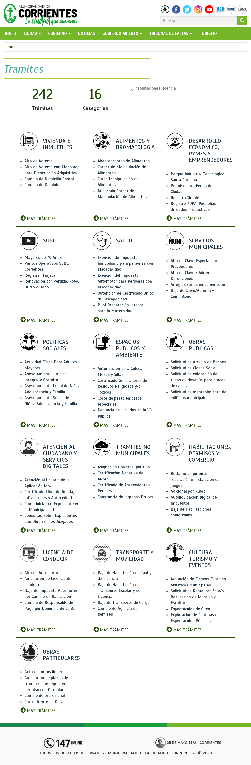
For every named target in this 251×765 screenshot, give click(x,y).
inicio (10, 33)
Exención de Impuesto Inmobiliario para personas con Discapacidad (125, 263)
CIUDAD (31, 33)
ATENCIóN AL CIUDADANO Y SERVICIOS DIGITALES (60, 456)
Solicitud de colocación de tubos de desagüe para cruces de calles (198, 380)
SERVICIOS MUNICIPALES (206, 244)
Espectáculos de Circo (190, 608)
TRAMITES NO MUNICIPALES (133, 450)
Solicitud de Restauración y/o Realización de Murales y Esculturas (197, 597)
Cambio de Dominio (42, 184)
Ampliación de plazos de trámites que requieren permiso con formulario (46, 683)
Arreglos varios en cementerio (198, 284)
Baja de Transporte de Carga (124, 602)
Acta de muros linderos (45, 671)
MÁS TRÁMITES (41, 218)
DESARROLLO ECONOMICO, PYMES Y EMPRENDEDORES (211, 150)
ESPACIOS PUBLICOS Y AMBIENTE (130, 348)
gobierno (58, 33)
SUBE (49, 240)
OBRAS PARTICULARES (61, 655)
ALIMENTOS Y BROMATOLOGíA (135, 144)
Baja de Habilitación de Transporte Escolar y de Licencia (119, 590)
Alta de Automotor (41, 572)
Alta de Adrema (39, 161)
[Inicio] (42, 13)
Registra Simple (185, 197)
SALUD (124, 240)
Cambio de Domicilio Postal (49, 178)
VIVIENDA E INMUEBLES (57, 144)
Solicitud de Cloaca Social (193, 368)
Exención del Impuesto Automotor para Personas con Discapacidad (125, 281)
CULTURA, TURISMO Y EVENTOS (203, 559)
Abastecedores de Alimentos (124, 161)
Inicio (12, 47)
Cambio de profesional (45, 695)
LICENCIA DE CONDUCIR (58, 555)
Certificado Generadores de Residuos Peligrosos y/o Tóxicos (122, 386)
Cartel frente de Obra (44, 701)
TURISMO (208, 33)
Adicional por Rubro (188, 491)
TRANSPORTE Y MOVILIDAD (134, 555)
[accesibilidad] (165, 9)
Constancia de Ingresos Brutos (125, 497)
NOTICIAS (86, 33)
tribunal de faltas (169, 33)
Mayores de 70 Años (43, 257)
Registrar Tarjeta (40, 275)
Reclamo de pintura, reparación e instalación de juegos (195, 479)
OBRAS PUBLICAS (201, 345)
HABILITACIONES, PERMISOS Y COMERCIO (210, 453)
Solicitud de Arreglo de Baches (198, 362)
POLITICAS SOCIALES (55, 345)
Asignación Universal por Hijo (124, 467)
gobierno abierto (120, 33)
